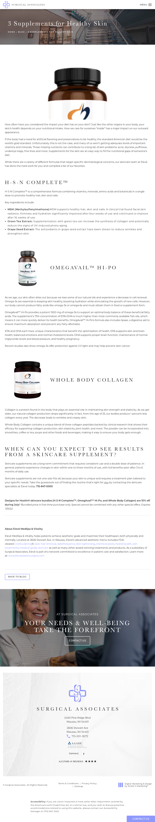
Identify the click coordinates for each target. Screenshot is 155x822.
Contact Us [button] (140, 819)
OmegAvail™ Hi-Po (83, 267)
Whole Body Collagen (92, 379)
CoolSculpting (23, 543)
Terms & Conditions (68, 783)
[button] (150, 5)
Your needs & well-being (77, 623)
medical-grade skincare (34, 547)
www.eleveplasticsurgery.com (26, 555)
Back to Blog (17, 577)
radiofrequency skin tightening (76, 543)
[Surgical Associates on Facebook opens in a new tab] (84, 754)
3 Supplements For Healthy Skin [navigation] (50, 32)
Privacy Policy (89, 783)
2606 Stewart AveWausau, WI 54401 (77, 729)
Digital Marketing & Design (138, 785)
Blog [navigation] (21, 32)
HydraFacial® (123, 543)
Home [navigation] (11, 32)
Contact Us (77, 641)
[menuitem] (84, 754)
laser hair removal (45, 543)
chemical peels (105, 543)
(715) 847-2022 (51, 811)
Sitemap (78, 786)
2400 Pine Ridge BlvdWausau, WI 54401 (77, 719)
